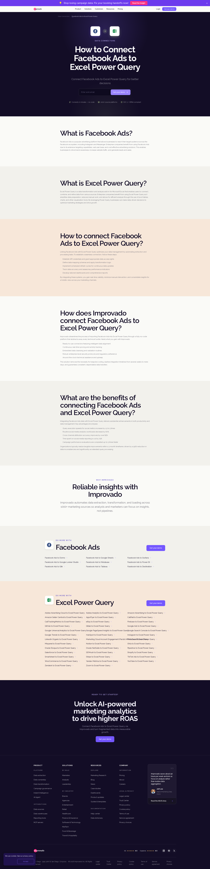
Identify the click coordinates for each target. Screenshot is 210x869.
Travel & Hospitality (69, 836)
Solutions (88, 9)
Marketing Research (98, 775)
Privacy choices (125, 822)
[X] (174, 851)
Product (78, 9)
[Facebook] (169, 851)
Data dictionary (97, 818)
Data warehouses (40, 814)
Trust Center (124, 801)
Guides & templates (98, 802)
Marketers (66, 775)
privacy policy (28, 856)
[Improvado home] (38, 9)
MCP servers (38, 822)
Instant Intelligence (41, 793)
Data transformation (41, 784)
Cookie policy (124, 809)
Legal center (124, 796)
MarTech (65, 827)
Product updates (97, 797)
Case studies (96, 788)
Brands (65, 796)
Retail (64, 809)
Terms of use (124, 814)
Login (158, 9)
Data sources (39, 809)
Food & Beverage (69, 831)
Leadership (66, 784)
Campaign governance (43, 788)
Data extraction (40, 775)
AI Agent (37, 797)
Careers (122, 784)
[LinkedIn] (164, 851)
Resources (110, 9)
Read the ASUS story (158, 801)
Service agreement (126, 818)
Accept (25, 861)
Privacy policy (124, 805)
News (93, 784)
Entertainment (67, 805)
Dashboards (95, 793)
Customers (99, 9)
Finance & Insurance (70, 818)
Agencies (65, 801)
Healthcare (66, 814)
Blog (92, 780)
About (121, 780)
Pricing (120, 9)
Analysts (65, 780)
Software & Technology (71, 822)
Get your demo (169, 9)
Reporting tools (40, 818)
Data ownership (40, 780)
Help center (95, 814)
